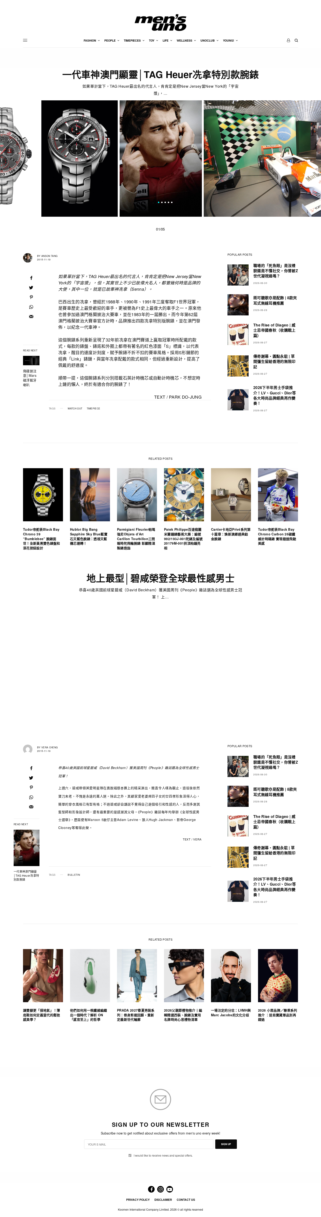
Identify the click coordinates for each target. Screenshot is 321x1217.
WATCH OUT (75, 408)
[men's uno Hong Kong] (160, 22)
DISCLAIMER (163, 1199)
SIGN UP (226, 1144)
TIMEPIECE (93, 408)
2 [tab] (162, 202)
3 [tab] (165, 202)
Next (276, 158)
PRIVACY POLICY (138, 1199)
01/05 (160, 229)
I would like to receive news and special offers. (163, 1155)
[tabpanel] (161, 158)
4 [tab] (168, 202)
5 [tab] (171, 202)
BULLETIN (74, 875)
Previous (45, 158)
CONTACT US (186, 1199)
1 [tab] (158, 202)
